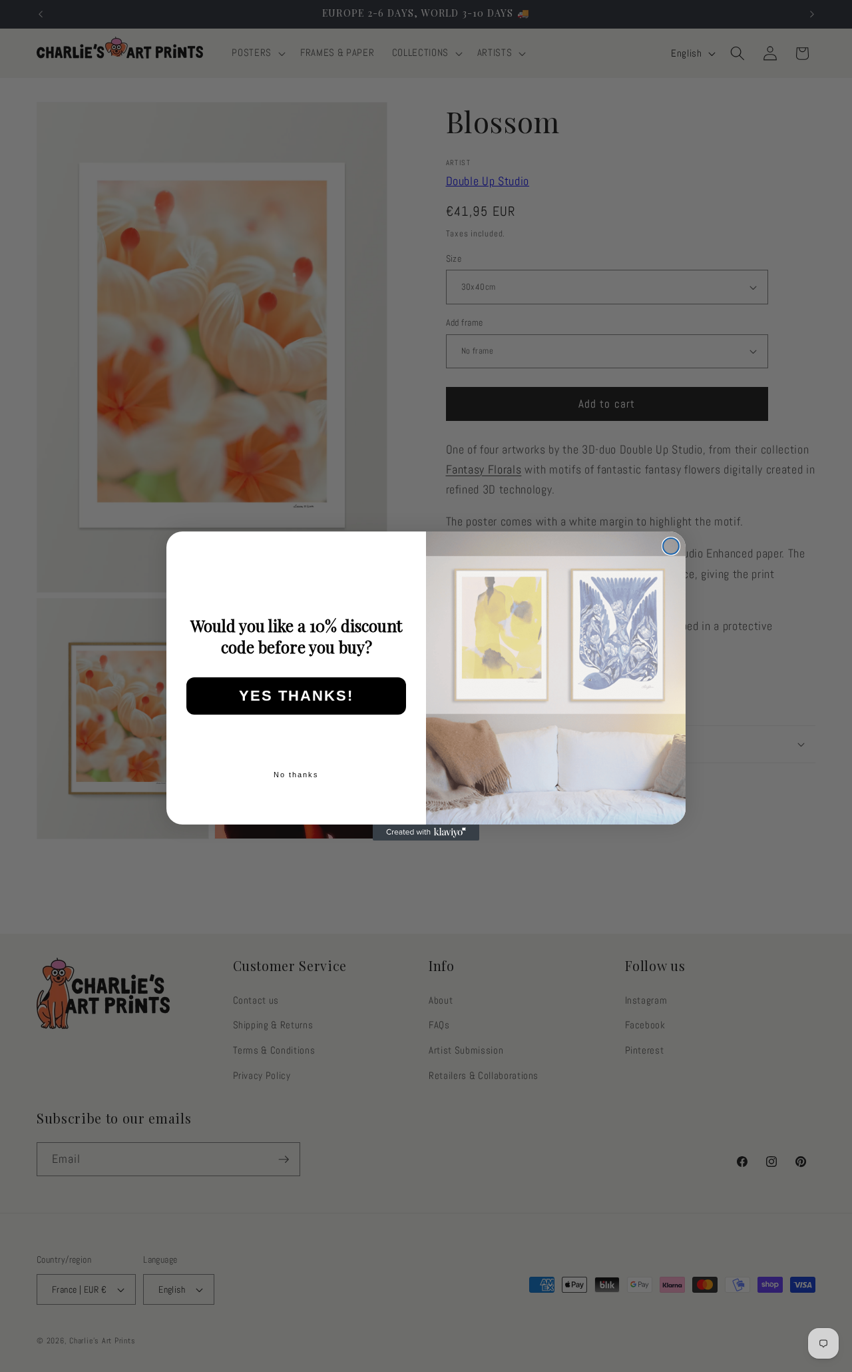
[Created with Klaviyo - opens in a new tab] (426, 833)
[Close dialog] (671, 546)
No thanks (296, 775)
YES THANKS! (296, 695)
